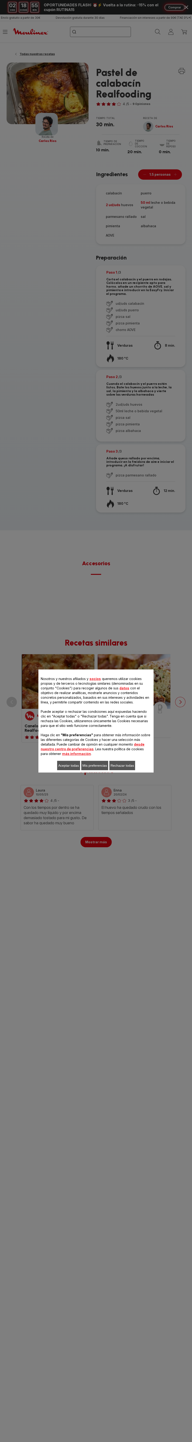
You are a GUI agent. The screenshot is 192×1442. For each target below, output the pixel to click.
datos (124, 688)
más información (76, 754)
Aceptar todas (68, 765)
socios (95, 679)
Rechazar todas (122, 765)
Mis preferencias (94, 765)
